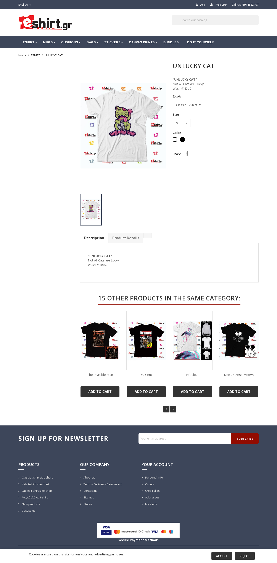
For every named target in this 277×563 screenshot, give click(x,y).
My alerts (151, 504)
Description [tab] (94, 237)
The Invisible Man (100, 374)
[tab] (147, 235)
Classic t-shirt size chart (37, 477)
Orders (150, 484)
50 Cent (146, 374)
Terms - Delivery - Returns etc (102, 484)
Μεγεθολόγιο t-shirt (34, 497)
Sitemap (88, 497)
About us (89, 477)
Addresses (152, 497)
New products (30, 504)
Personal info (154, 477)
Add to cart (100, 391)
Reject (245, 556)
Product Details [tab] (125, 237)
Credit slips (152, 491)
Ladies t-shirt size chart (36, 491)
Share (187, 153)
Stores (87, 504)
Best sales (28, 511)
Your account (157, 464)
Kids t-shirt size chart (35, 484)
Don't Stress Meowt (239, 374)
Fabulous (192, 374)
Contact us (90, 491)
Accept (221, 556)
